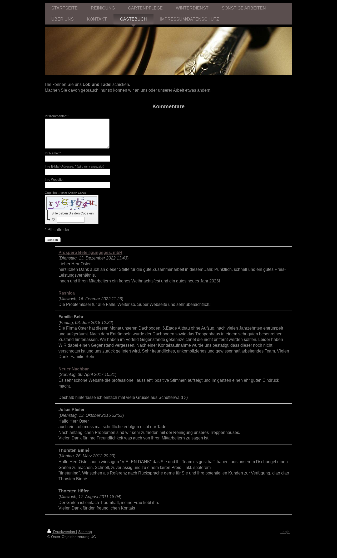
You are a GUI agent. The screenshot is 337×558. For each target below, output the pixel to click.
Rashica (66, 293)
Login (285, 532)
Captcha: (65, 193)
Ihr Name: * (53, 153)
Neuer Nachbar (73, 369)
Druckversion (64, 532)
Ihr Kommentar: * (57, 116)
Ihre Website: (54, 180)
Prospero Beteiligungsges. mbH (90, 252)
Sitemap (85, 532)
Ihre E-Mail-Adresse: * (74, 166)
